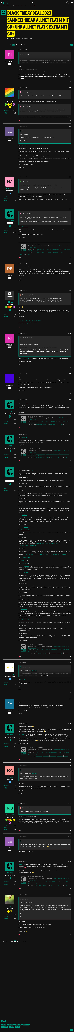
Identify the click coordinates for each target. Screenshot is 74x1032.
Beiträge (6, 114)
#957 (70, 803)
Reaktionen (6, 110)
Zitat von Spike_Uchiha (28, 295)
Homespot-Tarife (65, 249)
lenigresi (25, 515)
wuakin (21, 864)
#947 (70, 290)
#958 (69, 836)
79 (21, 45)
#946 (69, 264)
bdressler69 (26, 620)
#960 (69, 895)
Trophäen (6, 112)
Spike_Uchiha (25, 572)
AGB (28, 358)
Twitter (62, 252)
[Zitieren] (70, 82)
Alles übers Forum (40, 421)
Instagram (21, 254)
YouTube (28, 254)
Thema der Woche (41, 252)
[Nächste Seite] (24, 45)
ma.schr (25, 505)
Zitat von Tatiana (26, 841)
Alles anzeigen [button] (44, 62)
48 (13, 45)
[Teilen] (71, 45)
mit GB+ (18, 1026)
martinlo (22, 734)
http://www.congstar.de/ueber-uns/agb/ (46, 543)
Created (49, 252)
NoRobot (12, 1026)
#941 (70, 50)
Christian (25, 145)
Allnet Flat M (26, 1024)
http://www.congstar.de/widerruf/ (27, 545)
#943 (70, 126)
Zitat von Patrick (26, 667)
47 (10, 45)
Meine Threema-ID (23, 324)
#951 (70, 434)
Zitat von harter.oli (26, 92)
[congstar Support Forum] (4, 2)
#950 (69, 400)
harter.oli (25, 227)
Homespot (62, 649)
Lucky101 (24, 437)
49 (16, 45)
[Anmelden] (33, 2)
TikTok (65, 424)
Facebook (55, 252)
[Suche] (67, 2)
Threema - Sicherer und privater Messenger (29, 320)
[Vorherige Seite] (2, 45)
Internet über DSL (32, 423)
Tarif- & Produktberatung (53, 249)
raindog (33, 470)
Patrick (23, 679)
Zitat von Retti (25, 899)
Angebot (4, 1024)
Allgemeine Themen (41, 249)
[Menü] (71, 2)
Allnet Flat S (5, 1026)
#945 (69, 209)
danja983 (24, 609)
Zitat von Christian (26, 131)
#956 (69, 765)
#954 (69, 699)
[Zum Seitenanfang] (71, 1030)
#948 (69, 333)
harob (26, 527)
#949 (70, 374)
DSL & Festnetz (32, 251)
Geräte (40, 423)
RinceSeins (25, 403)
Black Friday (18, 1024)
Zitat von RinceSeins (27, 54)
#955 (69, 723)
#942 (70, 88)
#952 (70, 467)
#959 (69, 861)
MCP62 (27, 566)
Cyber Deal (10, 1024)
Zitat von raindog (26, 807)
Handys (39, 251)
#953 (70, 662)
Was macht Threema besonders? (27, 322)
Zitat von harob (26, 181)
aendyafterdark (26, 530)
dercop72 (25, 563)
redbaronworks (26, 557)
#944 (69, 177)
